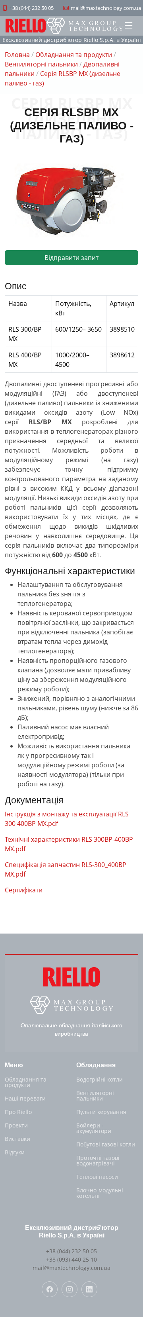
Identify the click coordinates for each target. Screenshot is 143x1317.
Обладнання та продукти (73, 54)
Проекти (16, 1125)
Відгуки (15, 1152)
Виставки (17, 1139)
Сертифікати (24, 890)
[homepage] (84, 26)
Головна (17, 54)
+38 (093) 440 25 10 (71, 1259)
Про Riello (18, 1112)
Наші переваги (25, 1098)
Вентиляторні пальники (41, 64)
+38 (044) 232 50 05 (71, 1251)
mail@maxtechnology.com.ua (71, 1267)
